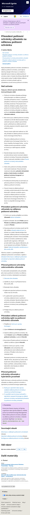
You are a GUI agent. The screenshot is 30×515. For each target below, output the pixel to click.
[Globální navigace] (1, 16)
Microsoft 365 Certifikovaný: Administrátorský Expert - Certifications (13, 475)
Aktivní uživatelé (15, 217)
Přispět (3, 504)
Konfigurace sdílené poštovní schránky (12, 438)
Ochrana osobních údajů (13, 504)
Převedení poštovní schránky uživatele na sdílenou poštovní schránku (15, 55)
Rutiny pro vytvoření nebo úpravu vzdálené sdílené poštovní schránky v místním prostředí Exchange (15, 390)
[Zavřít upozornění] (27, 2)
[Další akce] (27, 32)
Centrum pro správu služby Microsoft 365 (14, 32)
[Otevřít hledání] (20, 16)
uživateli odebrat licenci (18, 230)
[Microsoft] (15, 16)
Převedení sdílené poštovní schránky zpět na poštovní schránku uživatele (13, 60)
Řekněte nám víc (9, 27)
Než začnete (5, 52)
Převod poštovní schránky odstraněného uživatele (15, 58)
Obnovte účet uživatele (11, 278)
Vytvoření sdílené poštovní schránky (11, 436)
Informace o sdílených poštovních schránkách (14, 432)
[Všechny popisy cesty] (2, 32)
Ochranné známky (16, 510)
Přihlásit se (26, 16)
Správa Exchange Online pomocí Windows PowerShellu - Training (12, 465)
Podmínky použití (5, 510)
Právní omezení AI (6, 502)
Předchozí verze (16, 502)
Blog (23, 502)
